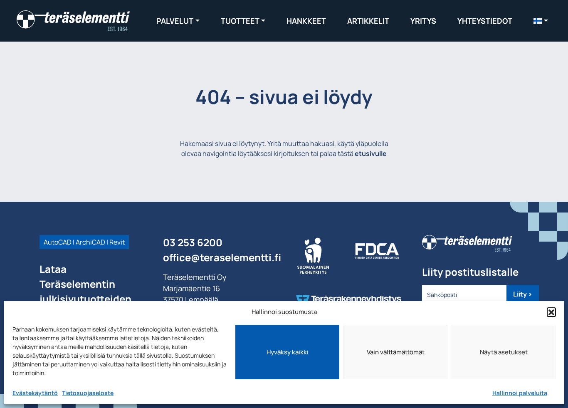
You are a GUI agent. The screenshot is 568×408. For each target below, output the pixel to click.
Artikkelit (368, 21)
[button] (551, 312)
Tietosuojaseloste (88, 393)
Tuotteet (240, 21)
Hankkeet (306, 21)
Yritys (423, 21)
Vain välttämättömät (396, 352)
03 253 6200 (192, 242)
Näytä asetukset (504, 352)
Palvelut (174, 21)
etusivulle (371, 153)
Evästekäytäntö (35, 393)
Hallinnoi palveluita (519, 393)
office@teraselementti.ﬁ (222, 257)
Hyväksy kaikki (288, 352)
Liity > (522, 294)
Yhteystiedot (484, 21)
